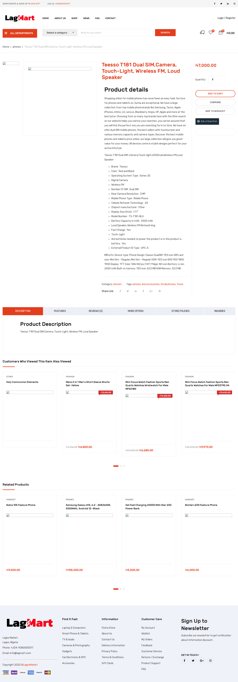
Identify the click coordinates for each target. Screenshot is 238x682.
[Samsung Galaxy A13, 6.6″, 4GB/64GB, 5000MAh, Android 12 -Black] (89, 537)
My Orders (146, 639)
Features (60, 311)
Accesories (68, 663)
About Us (60, 18)
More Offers (136, 311)
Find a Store (108, 627)
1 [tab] (115, 466)
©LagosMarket (29, 664)
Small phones (168, 284)
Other (9, 376)
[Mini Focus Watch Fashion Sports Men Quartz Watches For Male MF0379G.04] (208, 414)
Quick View (29, 432)
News (86, 18)
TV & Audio (68, 639)
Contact (110, 18)
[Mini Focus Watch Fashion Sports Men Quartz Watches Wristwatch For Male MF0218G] (148, 417)
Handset (11, 499)
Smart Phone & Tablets (75, 633)
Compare (215, 102)
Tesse (180, 284)
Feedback (146, 645)
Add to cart (215, 93)
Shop (74, 18)
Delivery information (113, 645)
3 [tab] (124, 466)
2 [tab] (121, 466)
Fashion (70, 376)
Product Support (150, 663)
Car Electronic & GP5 (74, 657)
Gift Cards (107, 663)
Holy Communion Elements (22, 382)
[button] (220, 33)
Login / (221, 18)
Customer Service (151, 651)
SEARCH (165, 32)
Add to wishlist (215, 111)
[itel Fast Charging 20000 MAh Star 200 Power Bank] (148, 537)
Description (22, 311)
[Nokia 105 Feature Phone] (29, 537)
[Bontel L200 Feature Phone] (208, 537)
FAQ (97, 18)
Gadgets (67, 651)
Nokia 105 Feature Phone (20, 505)
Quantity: (200, 79)
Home (45, 18)
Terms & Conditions (113, 657)
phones (17, 46)
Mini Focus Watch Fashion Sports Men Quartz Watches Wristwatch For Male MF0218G (147, 385)
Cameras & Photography (76, 645)
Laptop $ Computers (74, 627)
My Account (148, 627)
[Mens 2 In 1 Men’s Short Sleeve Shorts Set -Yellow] (89, 414)
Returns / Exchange (152, 657)
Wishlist (145, 633)
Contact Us (108, 639)
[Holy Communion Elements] (29, 414)
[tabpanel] (30, 412)
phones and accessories (146, 284)
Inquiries (219, 311)
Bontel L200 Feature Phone (201, 505)
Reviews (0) (96, 311)
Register (230, 18)
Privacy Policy (110, 651)
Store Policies (180, 311)
